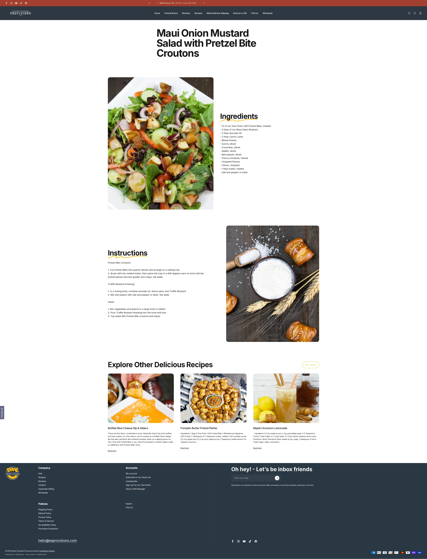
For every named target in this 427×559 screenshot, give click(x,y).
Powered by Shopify (47, 551)
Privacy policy (9, 554)
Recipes (42, 477)
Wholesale (43, 493)
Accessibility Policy (47, 525)
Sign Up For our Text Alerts (138, 485)
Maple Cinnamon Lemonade (270, 428)
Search (129, 504)
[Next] (204, 3)
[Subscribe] (277, 478)
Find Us (129, 507)
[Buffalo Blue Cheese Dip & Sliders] (141, 398)
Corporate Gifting (46, 489)
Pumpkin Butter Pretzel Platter (198, 428)
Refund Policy (44, 513)
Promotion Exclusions (48, 528)
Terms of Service (46, 521)
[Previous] (149, 3)
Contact (42, 485)
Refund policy (19, 554)
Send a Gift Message (135, 489)
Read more (112, 451)
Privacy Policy (44, 517)
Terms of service (30, 554)
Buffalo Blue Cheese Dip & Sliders (128, 428)
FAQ (40, 473)
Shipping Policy (45, 509)
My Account (131, 473)
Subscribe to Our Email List (138, 477)
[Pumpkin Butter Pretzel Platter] (213, 398)
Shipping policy (42, 554)
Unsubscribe (131, 481)
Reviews (42, 481)
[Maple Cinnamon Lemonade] (286, 398)
